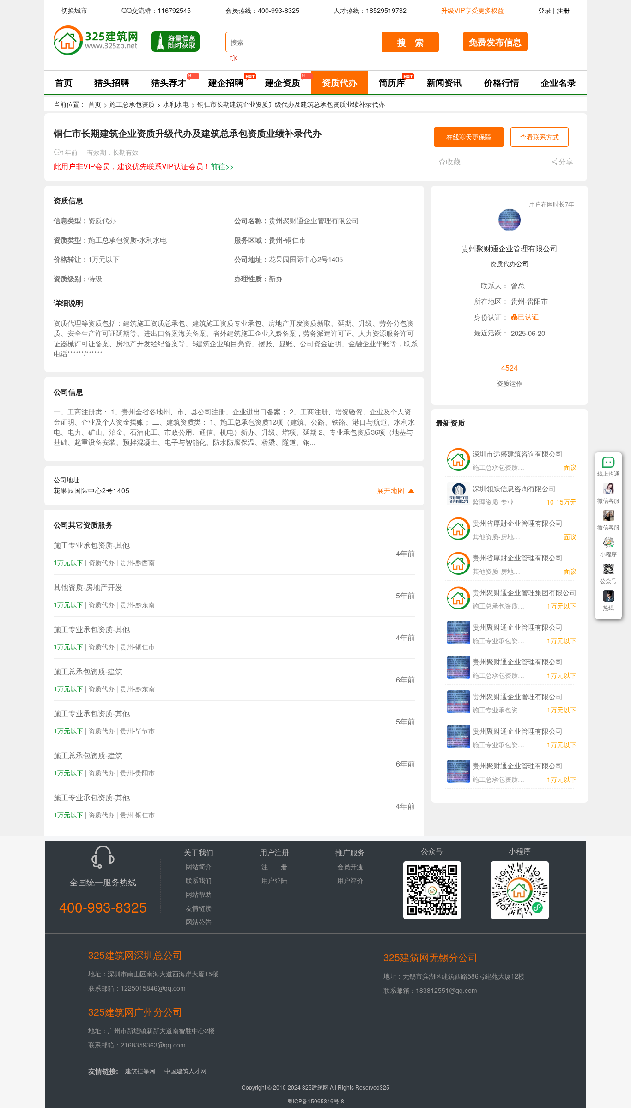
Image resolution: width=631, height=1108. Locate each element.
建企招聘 (225, 82)
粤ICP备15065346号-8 (315, 1101)
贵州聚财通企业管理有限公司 (509, 248)
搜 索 (410, 42)
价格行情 (501, 82)
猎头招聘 (111, 82)
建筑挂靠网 (140, 1070)
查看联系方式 (539, 136)
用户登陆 (274, 880)
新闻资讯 (444, 82)
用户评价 (350, 880)
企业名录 (558, 82)
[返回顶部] (608, 617)
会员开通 (350, 866)
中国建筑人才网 (185, 1070)
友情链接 (199, 908)
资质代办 (339, 82)
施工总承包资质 (132, 104)
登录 (544, 10)
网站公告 (199, 921)
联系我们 (199, 880)
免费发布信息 (495, 41)
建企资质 (282, 82)
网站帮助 (199, 894)
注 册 (274, 866)
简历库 (392, 82)
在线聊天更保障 (468, 136)
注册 (563, 10)
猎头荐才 (168, 82)
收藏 (453, 161)
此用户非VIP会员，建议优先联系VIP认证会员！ (144, 166)
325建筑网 (315, 1087)
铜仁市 (295, 239)
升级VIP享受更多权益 (472, 10)
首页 (64, 82)
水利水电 (176, 104)
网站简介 (199, 866)
